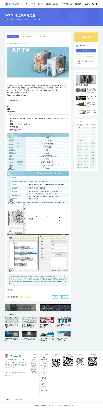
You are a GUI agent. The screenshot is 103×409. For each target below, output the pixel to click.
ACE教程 (92, 125)
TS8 (86, 143)
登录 (88, 4)
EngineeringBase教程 (79, 131)
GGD (79, 137)
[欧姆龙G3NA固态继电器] (12, 334)
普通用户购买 (84, 46)
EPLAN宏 (93, 131)
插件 (93, 149)
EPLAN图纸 (86, 131)
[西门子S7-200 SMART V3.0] (64, 334)
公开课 (79, 149)
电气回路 (92, 152)
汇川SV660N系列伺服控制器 (91, 104)
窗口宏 (86, 155)
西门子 (86, 161)
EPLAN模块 (86, 134)
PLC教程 (79, 140)
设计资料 (40, 4)
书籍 (86, 146)
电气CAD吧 (10, 19)
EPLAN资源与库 (18, 19)
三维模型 (48, 4)
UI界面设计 (92, 143)
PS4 (86, 140)
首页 (16, 43)
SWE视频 (79, 143)
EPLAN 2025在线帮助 (44, 366)
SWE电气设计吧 (33, 365)
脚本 (93, 158)
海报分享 (65, 297)
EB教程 (93, 128)
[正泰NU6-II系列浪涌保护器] (12, 320)
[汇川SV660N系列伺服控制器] (81, 104)
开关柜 (86, 149)
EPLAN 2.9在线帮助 (44, 359)
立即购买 (86, 50)
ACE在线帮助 (44, 391)
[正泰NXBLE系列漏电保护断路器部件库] (29, 320)
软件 (86, 164)
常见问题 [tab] (43, 36)
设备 (93, 161)
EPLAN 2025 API (44, 379)
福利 (79, 155)
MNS (92, 137)
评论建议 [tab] (28, 36)
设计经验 (79, 164)
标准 (79, 152)
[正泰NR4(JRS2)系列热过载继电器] (47, 334)
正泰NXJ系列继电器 (28, 339)
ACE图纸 (79, 125)
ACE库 (86, 125)
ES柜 (93, 134)
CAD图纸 (86, 128)
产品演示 (92, 146)
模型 (86, 152)
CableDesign (79, 128)
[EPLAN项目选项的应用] (81, 98)
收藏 (56, 297)
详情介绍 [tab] (13, 36)
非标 (93, 167)
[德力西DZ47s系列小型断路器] (47, 320)
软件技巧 (92, 164)
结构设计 (86, 158)
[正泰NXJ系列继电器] (29, 334)
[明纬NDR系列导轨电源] (64, 320)
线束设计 (79, 158)
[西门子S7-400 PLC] (86, 79)
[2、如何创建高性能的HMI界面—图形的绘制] (81, 90)
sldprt (92, 140)
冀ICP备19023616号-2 (65, 405)
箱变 (93, 155)
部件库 (10, 290)
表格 (79, 161)
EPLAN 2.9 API (44, 373)
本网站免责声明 (33, 371)
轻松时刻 (79, 167)
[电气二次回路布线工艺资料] (81, 112)
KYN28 (86, 137)
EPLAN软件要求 (44, 385)
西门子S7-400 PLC (82, 85)
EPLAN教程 (79, 134)
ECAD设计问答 (68, 4)
